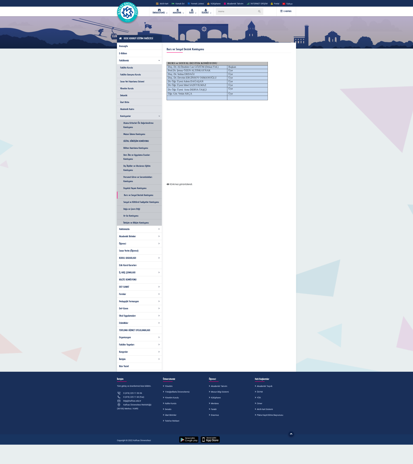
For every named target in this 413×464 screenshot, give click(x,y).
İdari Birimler (170, 415)
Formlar (122, 294)
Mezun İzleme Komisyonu (134, 134)
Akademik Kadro (127, 109)
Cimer (259, 403)
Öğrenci (122, 243)
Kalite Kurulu (170, 403)
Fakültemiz (124, 60)
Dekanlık (123, 95)
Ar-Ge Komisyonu (130, 215)
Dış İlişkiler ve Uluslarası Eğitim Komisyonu (137, 168)
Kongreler (123, 351)
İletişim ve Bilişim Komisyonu (136, 222)
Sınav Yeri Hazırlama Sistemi (132, 81)
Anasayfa (123, 46)
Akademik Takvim (219, 386)
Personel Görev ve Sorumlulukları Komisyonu (137, 179)
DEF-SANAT (124, 286)
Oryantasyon (125, 337)
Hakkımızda (124, 229)
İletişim (122, 359)
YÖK (259, 397)
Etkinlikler (123, 323)
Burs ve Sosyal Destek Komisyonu (138, 195)
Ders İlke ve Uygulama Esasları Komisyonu (136, 157)
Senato (168, 409)
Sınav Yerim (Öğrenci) (128, 250)
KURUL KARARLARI (127, 258)
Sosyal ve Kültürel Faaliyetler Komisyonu (141, 202)
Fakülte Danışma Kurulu (130, 74)
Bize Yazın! (124, 366)
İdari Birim (124, 102)
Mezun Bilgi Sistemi (220, 392)
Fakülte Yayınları (126, 344)
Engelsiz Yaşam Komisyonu (134, 188)
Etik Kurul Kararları (127, 265)
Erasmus (215, 415)
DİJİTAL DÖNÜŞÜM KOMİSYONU (136, 141)
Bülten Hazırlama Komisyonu (135, 148)
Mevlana (215, 403)
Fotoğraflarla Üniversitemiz (177, 392)
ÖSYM (260, 392)
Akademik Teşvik (264, 386)
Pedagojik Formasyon (129, 301)
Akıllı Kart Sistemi (265, 409)
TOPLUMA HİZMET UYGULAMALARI (134, 330)
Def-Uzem (123, 308)
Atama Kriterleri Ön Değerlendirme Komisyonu (138, 125)
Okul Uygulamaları (127, 315)
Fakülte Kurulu (126, 67)
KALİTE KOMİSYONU (127, 279)
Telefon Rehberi (172, 421)
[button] (287, 3)
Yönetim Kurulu (127, 88)
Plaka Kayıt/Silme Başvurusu (270, 415)
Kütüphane (216, 397)
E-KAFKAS (288, 11)
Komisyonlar (125, 116)
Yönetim (168, 386)
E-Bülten (123, 53)
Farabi (214, 409)
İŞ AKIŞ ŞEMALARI (127, 272)
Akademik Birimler (127, 236)
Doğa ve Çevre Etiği (131, 209)
